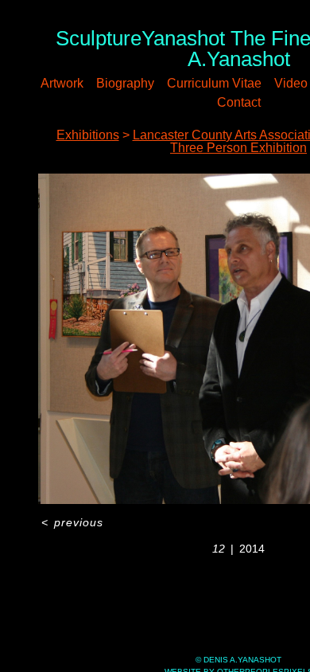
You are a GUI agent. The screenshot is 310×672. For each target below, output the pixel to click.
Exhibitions (87, 135)
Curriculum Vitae (214, 83)
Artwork (62, 83)
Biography (125, 83)
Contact (239, 102)
